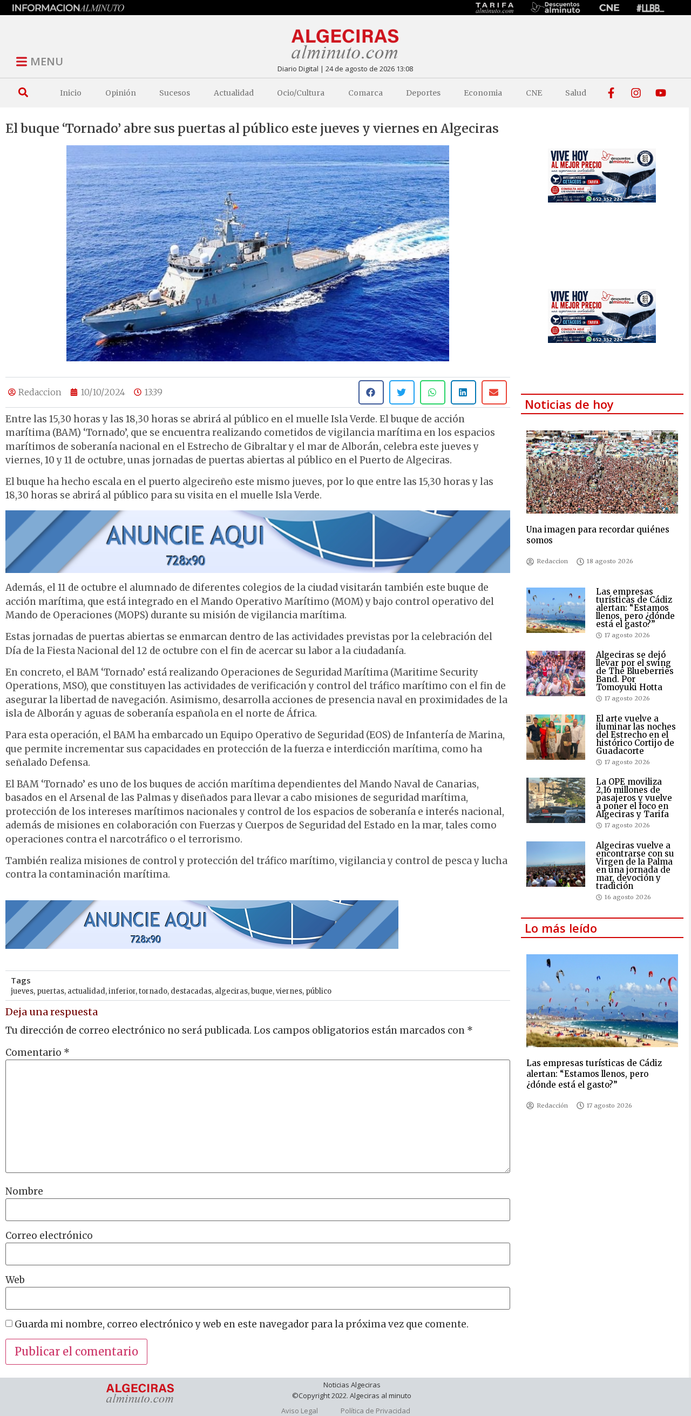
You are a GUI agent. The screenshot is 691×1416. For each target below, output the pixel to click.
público (318, 991)
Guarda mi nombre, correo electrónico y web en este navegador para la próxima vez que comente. (242, 1324)
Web (15, 1280)
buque (262, 991)
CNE (534, 93)
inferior (122, 991)
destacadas (191, 991)
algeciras (231, 991)
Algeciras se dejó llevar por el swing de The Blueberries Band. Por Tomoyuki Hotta (635, 671)
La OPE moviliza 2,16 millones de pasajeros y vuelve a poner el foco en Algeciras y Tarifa (634, 798)
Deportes (423, 93)
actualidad (86, 991)
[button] (23, 93)
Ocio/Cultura (300, 93)
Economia (483, 93)
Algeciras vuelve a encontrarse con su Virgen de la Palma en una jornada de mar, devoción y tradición (635, 865)
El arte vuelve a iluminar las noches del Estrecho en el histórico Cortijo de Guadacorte (636, 734)
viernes (289, 991)
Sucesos (174, 93)
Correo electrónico (49, 1235)
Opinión (120, 93)
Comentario (37, 1052)
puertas (50, 991)
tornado (153, 991)
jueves (22, 991)
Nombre (24, 1191)
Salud (575, 93)
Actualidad (234, 93)
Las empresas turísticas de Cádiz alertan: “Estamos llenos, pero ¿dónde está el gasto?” (635, 607)
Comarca (365, 93)
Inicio (71, 93)
